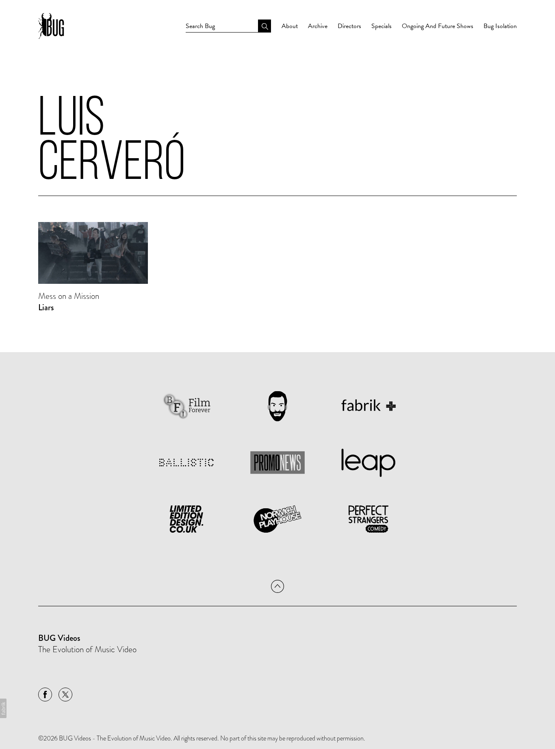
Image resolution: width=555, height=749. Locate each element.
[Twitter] (65, 694)
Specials (381, 26)
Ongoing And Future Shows (437, 26)
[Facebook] (45, 694)
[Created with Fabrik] (3, 708)
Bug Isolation (500, 26)
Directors (349, 26)
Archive (317, 26)
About (290, 26)
